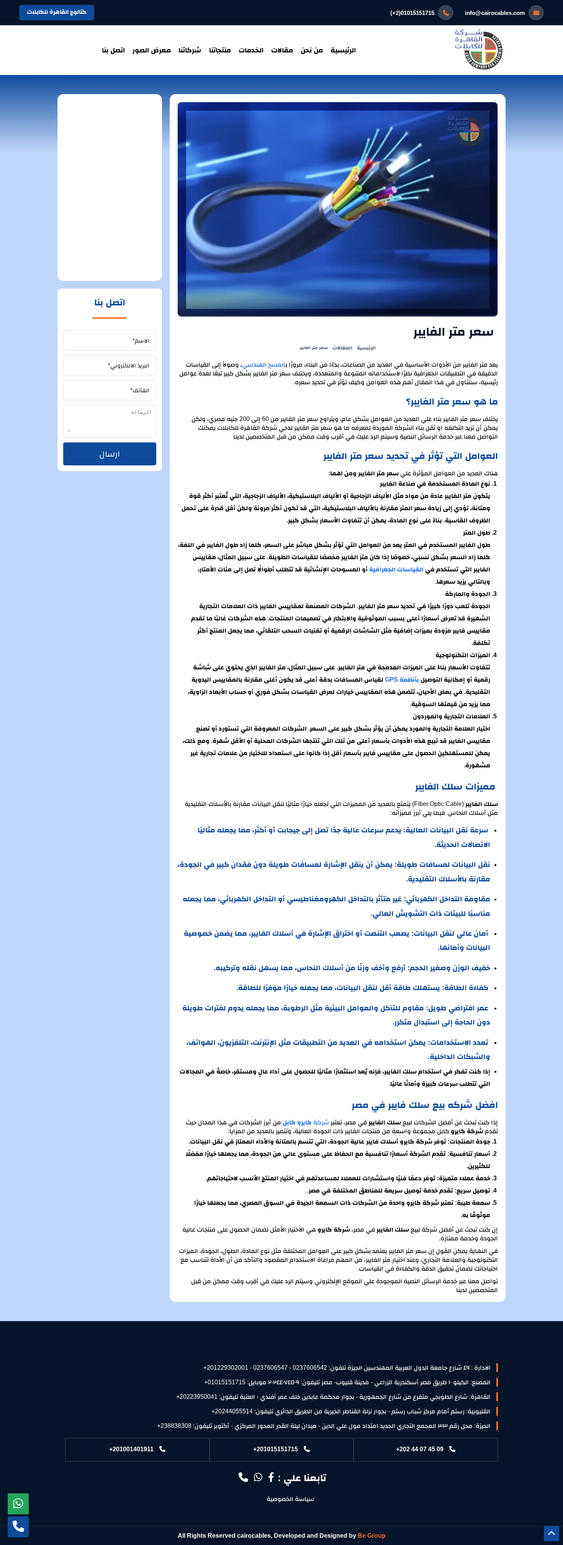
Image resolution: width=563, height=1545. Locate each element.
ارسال (109, 453)
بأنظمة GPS (402, 679)
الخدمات (251, 50)
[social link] (271, 1478)
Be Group (372, 1535)
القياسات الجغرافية (396, 569)
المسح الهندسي (263, 364)
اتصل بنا (113, 50)
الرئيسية (343, 50)
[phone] (18, 1526)
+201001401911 (131, 1449)
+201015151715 (275, 1449)
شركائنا (189, 50)
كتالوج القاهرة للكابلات (57, 11)
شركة (321, 1122)
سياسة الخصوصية (290, 1499)
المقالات (342, 348)
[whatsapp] (18, 1503)
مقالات (282, 50)
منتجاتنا (220, 50)
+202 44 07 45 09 (420, 1449)
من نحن (312, 50)
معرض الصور (152, 50)
